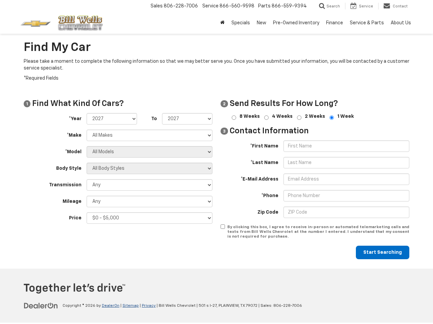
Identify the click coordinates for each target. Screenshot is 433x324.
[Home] (222, 23)
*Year (75, 118)
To (154, 118)
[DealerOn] (41, 305)
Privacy (149, 306)
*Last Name (264, 162)
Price (75, 218)
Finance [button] (334, 23)
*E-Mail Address (259, 179)
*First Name (264, 146)
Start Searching (382, 252)
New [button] (261, 23)
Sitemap (130, 306)
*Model (73, 152)
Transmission (65, 185)
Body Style (69, 168)
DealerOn (110, 306)
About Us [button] (401, 23)
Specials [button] (240, 23)
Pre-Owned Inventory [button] (296, 23)
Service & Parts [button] (367, 23)
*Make (74, 135)
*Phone (269, 195)
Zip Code (267, 212)
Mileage (72, 201)
